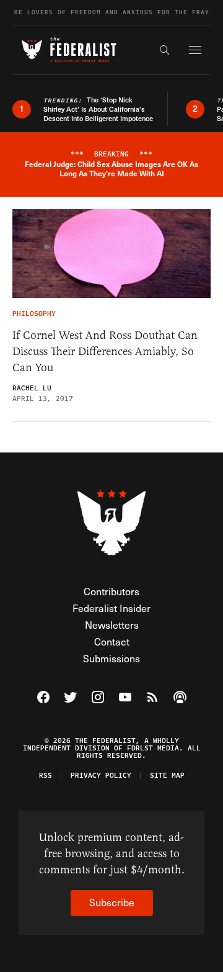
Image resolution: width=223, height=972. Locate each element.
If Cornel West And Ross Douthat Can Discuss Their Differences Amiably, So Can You (105, 351)
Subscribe (111, 902)
